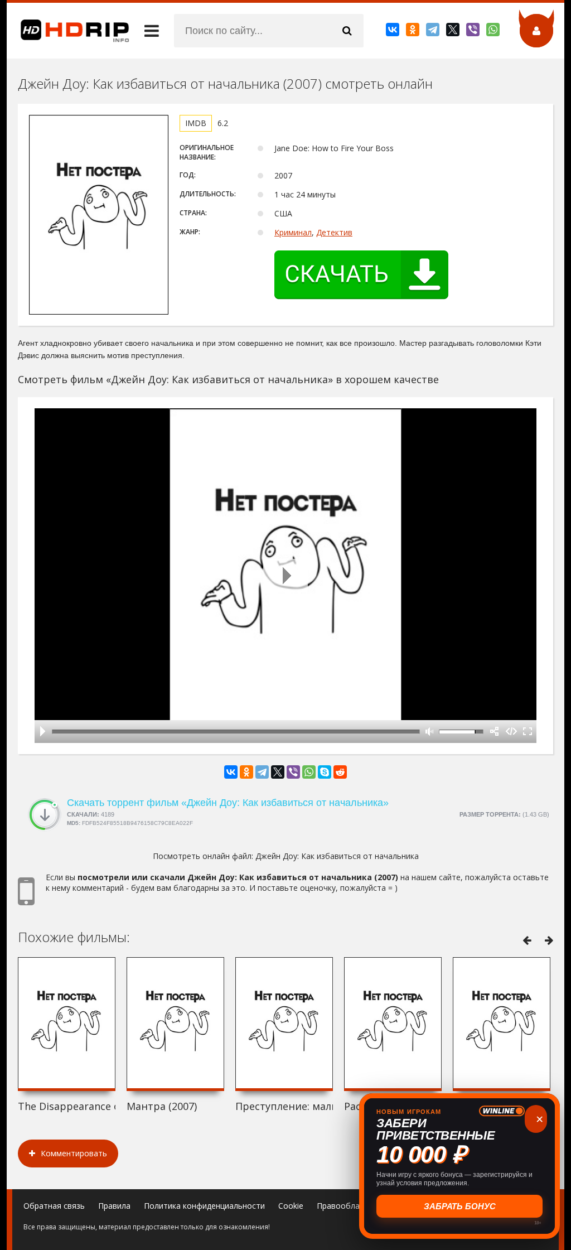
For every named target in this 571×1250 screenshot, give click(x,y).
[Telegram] (433, 32)
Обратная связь (54, 1205)
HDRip (68, 31)
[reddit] (340, 772)
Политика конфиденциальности (204, 1205)
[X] (453, 32)
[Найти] (347, 30)
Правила (114, 1205)
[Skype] (324, 772)
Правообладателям (354, 1205)
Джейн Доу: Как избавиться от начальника (337, 856)
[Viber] (473, 32)
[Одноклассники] (413, 32)
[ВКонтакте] (393, 32)
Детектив (334, 232)
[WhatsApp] (493, 32)
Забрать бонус (460, 1206)
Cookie (290, 1205)
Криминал (293, 232)
